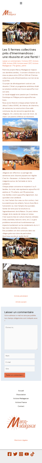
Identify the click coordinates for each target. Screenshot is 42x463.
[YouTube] (27, 454)
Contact (21, 406)
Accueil (21, 391)
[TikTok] (32, 454)
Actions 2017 (27, 61)
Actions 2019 (11, 63)
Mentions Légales (21, 440)
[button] (21, 3)
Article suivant (21, 302)
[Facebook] (9, 454)
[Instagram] (21, 454)
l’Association (21, 395)
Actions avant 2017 (24, 63)
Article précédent (21, 296)
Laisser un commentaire (11, 61)
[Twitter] (15, 454)
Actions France (21, 402)
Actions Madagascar (21, 399)
